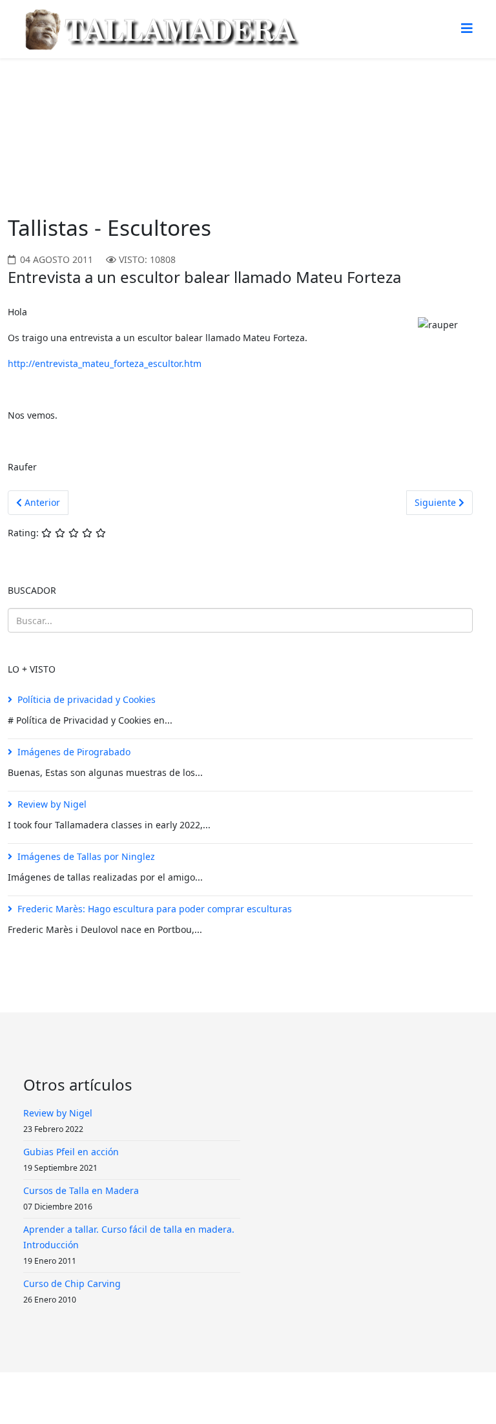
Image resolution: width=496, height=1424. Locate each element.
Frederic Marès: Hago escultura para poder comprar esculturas (154, 909)
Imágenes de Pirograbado (73, 752)
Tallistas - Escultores (213, 107)
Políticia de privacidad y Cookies (86, 699)
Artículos (137, 107)
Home (91, 107)
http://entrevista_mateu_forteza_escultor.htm (105, 363)
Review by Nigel (52, 804)
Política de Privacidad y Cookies (253, 1398)
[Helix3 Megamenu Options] (467, 28)
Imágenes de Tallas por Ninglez (86, 856)
